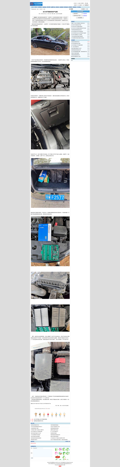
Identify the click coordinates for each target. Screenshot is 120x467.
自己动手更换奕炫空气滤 (46, 403)
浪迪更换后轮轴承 (54, 433)
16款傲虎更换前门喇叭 (35, 428)
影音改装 (66, 7)
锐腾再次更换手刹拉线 (54, 429)
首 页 (33, 7)
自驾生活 (57, 7)
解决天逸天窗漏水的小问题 (75, 56)
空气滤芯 (40, 403)
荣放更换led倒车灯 (34, 439)
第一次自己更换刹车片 (54, 431)
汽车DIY (36, 7)
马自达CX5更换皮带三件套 (55, 426)
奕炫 (38, 403)
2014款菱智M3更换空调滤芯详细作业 (77, 37)
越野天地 (53, 7)
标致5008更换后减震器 (54, 436)
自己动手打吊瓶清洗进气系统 (76, 24)
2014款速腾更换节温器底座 (35, 434)
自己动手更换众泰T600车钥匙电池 (77, 31)
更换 (36, 403)
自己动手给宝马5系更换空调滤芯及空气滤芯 (78, 28)
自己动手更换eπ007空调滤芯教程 (40, 419)
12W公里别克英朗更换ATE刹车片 (36, 426)
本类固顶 (73, 58)
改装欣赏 (61, 7)
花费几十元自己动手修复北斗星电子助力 (78, 23)
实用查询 (70, 7)
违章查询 (74, 7)
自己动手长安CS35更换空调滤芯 (76, 26)
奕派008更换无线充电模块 (35, 436)
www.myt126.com (57, 462)
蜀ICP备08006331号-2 (68, 463)
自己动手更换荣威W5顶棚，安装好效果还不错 (79, 51)
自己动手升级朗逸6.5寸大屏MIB (76, 34)
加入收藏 (79, 3)
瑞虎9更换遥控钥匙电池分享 (55, 434)
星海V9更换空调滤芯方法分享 (36, 433)
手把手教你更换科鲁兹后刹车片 (76, 29)
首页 (37, 9)
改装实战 (44, 7)
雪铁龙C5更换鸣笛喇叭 (75, 53)
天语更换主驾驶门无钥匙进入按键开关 (37, 429)
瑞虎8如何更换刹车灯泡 (38, 420)
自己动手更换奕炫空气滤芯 (75, 43)
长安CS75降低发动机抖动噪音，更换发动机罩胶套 (59, 439)
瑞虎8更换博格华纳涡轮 (55, 428)
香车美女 (40, 7)
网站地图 (86, 3)
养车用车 (48, 7)
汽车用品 (79, 7)
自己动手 (34, 403)
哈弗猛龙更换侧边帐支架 (75, 54)
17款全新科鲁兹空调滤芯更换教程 (77, 36)
